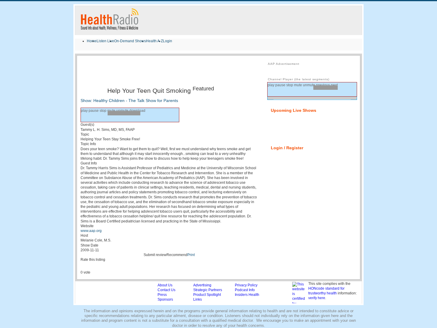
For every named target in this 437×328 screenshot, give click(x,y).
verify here (316, 298)
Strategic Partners (207, 290)
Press (162, 295)
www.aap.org (91, 231)
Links (197, 299)
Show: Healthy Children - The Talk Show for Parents (129, 100)
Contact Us (166, 290)
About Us (165, 285)
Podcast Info (245, 290)
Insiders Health (247, 295)
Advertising (202, 285)
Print (191, 255)
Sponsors (165, 299)
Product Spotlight (207, 295)
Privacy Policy (246, 285)
